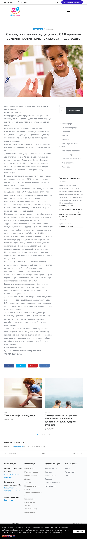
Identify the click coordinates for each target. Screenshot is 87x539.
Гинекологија (67, 155)
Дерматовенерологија (71, 151)
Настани (48, 472)
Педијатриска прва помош (68, 145)
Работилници (50, 475)
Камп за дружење (52, 482)
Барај (61, 106)
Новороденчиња (69, 132)
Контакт (23, 2)
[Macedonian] (3, 536)
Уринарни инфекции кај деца (69, 178)
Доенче (65, 136)
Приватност (70, 472)
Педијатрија (67, 124)
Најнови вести (51, 468)
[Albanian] (5, 536)
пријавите (18, 446)
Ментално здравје (69, 128)
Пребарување (74, 110)
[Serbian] (11, 536)
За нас (10, 2)
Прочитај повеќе (66, 205)
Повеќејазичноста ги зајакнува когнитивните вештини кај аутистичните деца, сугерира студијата (70, 213)
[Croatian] (14, 536)
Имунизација (67, 167)
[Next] (82, 405)
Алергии (65, 140)
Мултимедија (50, 486)
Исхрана (48, 479)
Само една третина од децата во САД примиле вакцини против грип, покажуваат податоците (43, 36)
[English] (8, 536)
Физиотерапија (68, 163)
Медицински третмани (71, 159)
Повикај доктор (73, 2)
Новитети (38, 29)
